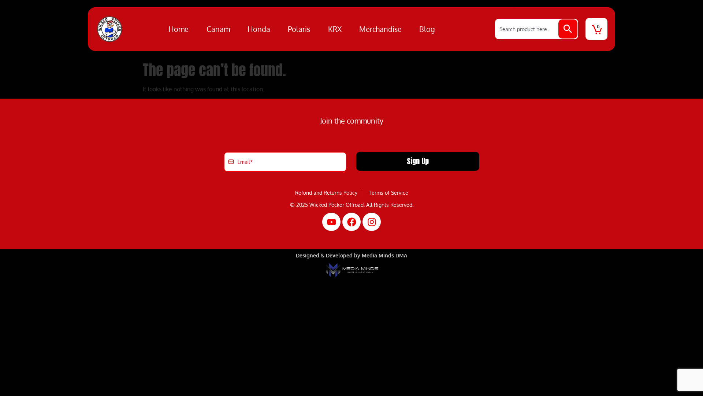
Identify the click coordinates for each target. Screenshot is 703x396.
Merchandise (380, 29)
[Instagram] (371, 222)
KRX (335, 29)
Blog (427, 29)
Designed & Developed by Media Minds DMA (351, 255)
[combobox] (527, 28)
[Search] (567, 28)
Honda (259, 29)
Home (178, 29)
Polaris (299, 29)
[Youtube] (331, 222)
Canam (218, 29)
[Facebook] (351, 222)
